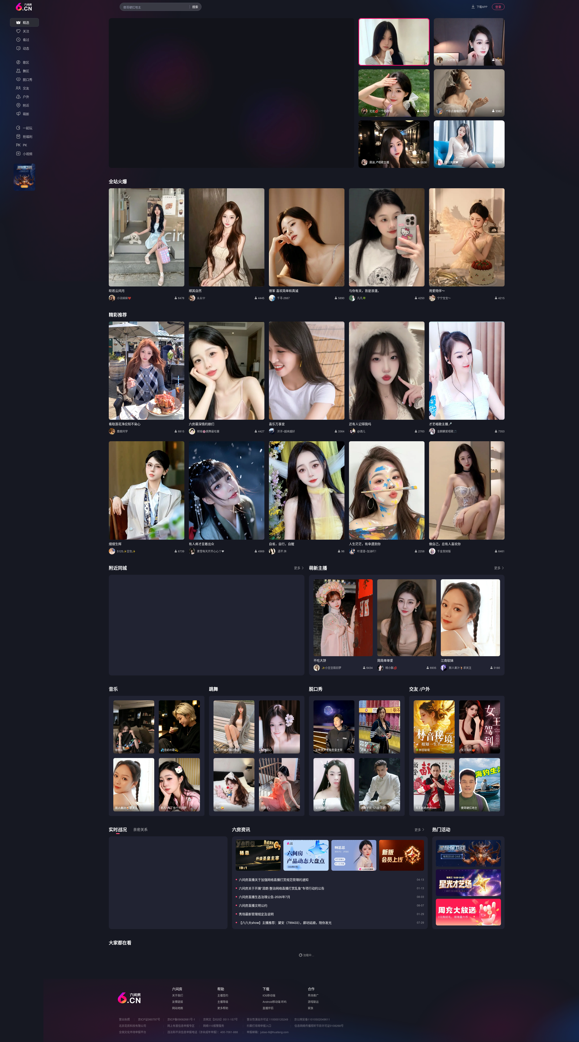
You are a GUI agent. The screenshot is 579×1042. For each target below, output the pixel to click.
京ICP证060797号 (149, 1019)
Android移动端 (271, 1002)
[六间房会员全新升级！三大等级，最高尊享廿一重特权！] (401, 855)
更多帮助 (222, 1008)
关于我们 (177, 995)
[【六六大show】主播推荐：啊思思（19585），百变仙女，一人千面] (353, 855)
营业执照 (124, 1019)
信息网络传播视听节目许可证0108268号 (319, 1026)
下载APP (482, 7)
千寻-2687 (283, 298)
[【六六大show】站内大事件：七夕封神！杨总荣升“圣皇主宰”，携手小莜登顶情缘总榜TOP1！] (258, 855)
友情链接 (177, 1002)
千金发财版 (444, 551)
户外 (425, 689)
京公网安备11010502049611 (312, 1019)
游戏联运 (313, 1002)
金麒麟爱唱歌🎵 (447, 431)
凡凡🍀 (361, 298)
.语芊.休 (282, 551)
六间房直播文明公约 (253, 905)
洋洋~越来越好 (286, 431)
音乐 (113, 689)
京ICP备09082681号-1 (181, 1019)
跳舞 (213, 689)
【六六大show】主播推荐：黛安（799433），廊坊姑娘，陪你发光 (285, 922)
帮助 (220, 988)
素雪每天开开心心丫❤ (210, 551)
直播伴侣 (268, 1008)
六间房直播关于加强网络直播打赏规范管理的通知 (273, 879)
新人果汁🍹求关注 (460, 668)
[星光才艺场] (468, 882)
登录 (498, 7)
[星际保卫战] (468, 853)
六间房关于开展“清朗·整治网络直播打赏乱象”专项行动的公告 (281, 888)
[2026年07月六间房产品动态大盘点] (305, 855)
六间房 (177, 988)
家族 (310, 1008)
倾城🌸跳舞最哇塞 (208, 431)
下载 (266, 988)
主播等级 (222, 1002)
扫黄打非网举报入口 (259, 1026)
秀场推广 (313, 995)
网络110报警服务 (213, 1026)
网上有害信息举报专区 (181, 1026)
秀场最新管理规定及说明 (256, 914)
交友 (413, 689)
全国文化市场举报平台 (132, 1032)
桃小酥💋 (391, 668)
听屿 (284, 1002)
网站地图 (177, 1008)
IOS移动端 (269, 995)
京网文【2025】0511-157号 (220, 1019)
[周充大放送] (468, 912)
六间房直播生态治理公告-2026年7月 (264, 896)
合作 (311, 988)
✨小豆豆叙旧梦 (331, 668)
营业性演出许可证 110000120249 (267, 1019)
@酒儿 (361, 431)
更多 (297, 567)
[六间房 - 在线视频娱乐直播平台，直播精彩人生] (24, 6)
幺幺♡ (201, 298)
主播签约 (222, 995)
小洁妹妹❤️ (124, 298)
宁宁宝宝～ (444, 298)
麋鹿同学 (122, 431)
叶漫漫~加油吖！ (367, 551)
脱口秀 (316, 689)
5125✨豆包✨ (126, 551)
